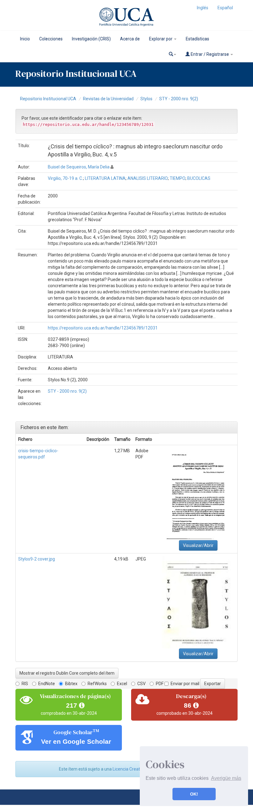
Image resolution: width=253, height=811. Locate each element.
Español (225, 7)
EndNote (46, 683)
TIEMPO (177, 178)
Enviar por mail (185, 683)
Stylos (146, 98)
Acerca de (130, 38)
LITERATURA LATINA (105, 178)
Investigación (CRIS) (91, 38)
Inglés (202, 7)
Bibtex (71, 683)
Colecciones (51, 38)
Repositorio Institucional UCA (48, 98)
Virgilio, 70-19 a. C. (65, 178)
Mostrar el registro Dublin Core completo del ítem (66, 673)
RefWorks (97, 683)
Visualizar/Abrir (198, 545)
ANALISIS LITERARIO (147, 178)
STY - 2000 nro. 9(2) (178, 98)
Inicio (25, 38)
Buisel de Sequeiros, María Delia (79, 166)
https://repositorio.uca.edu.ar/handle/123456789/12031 (103, 327)
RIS (25, 683)
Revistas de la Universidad (108, 98)
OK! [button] (194, 794)
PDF (160, 683)
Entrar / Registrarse (210, 54)
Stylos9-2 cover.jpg (36, 559)
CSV (141, 683)
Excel (122, 683)
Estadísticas (197, 38)
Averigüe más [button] (226, 778)
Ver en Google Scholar (76, 741)
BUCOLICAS (198, 178)
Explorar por (161, 38)
